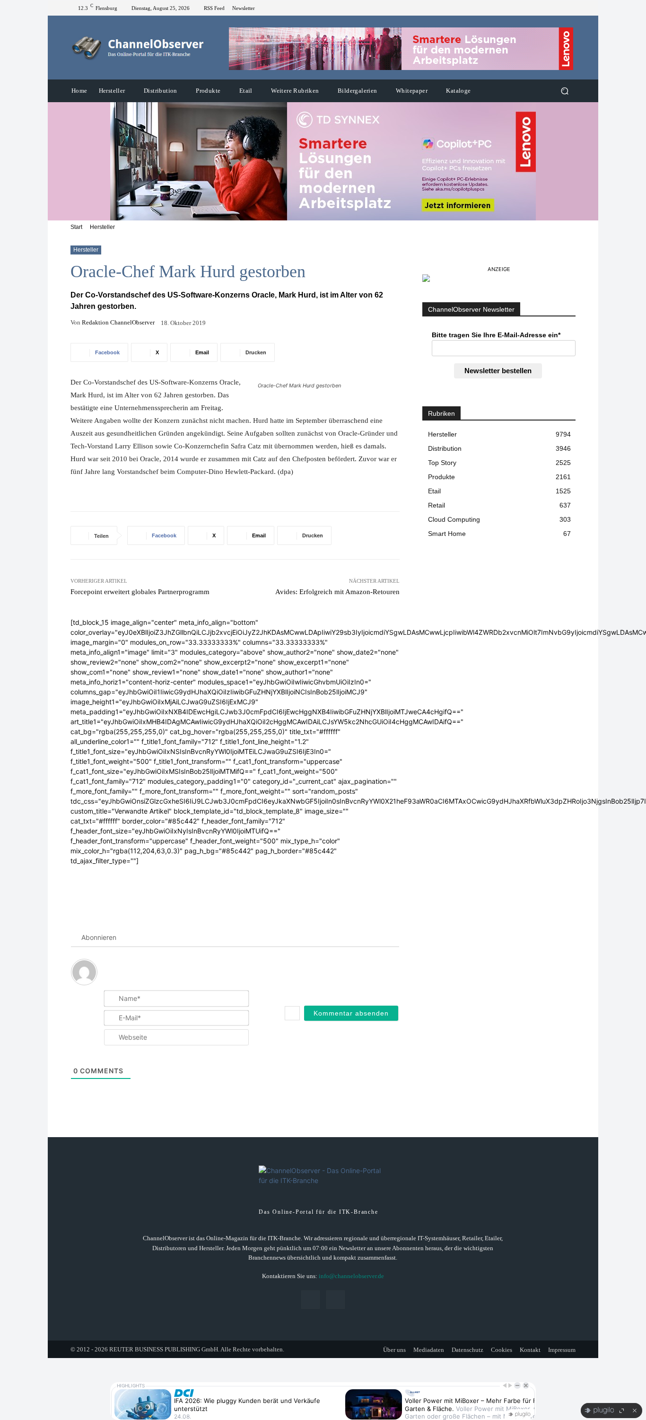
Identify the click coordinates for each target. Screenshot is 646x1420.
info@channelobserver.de (351, 1276)
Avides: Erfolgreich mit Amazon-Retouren (337, 592)
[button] (564, 91)
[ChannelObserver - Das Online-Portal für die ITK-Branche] (138, 48)
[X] (570, 8)
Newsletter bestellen (498, 371)
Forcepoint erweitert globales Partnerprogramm (140, 592)
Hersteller (102, 227)
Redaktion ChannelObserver (118, 322)
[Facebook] (558, 8)
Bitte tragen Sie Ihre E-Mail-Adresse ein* (496, 335)
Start (76, 227)
